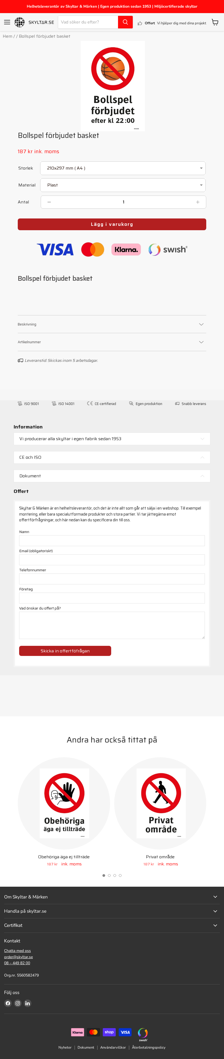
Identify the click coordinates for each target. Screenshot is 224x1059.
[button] (103, 875)
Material (27, 185)
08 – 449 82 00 (17, 963)
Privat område (160, 856)
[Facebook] (8, 1003)
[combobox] (88, 22)
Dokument (86, 1047)
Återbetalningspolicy (149, 1047)
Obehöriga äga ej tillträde (64, 856)
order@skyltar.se (18, 957)
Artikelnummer (29, 342)
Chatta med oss (17, 950)
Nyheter (65, 1047)
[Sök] (125, 22)
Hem (7, 36)
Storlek (25, 168)
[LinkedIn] (27, 1003)
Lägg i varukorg (112, 224)
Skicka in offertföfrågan (65, 650)
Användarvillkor (113, 1047)
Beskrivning (27, 324)
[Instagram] (18, 1003)
